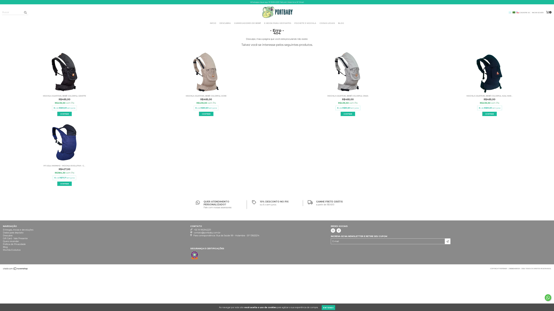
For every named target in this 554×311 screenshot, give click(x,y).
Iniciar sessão (538, 13)
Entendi (328, 307)
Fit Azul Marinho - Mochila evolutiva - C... (64, 166)
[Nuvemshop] (15, 269)
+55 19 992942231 (202, 229)
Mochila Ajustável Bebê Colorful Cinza (347, 96)
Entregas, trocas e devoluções (18, 229)
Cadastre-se (525, 13)
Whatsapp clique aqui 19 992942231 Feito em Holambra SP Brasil (277, 2)
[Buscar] (25, 12)
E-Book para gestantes (277, 23)
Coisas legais (327, 23)
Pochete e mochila (305, 23)
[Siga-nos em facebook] (339, 230)
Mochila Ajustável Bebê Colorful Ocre (206, 96)
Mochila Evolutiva (11, 250)
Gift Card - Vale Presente (15, 238)
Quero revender (11, 241)
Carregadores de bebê (247, 23)
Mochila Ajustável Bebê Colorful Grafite (64, 96)
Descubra (225, 23)
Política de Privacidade (14, 244)
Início (213, 23)
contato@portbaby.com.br (207, 232)
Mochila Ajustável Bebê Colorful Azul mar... (490, 96)
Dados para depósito (13, 232)
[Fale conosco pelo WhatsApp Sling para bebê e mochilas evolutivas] (548, 297)
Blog (341, 23)
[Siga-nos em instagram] (333, 230)
